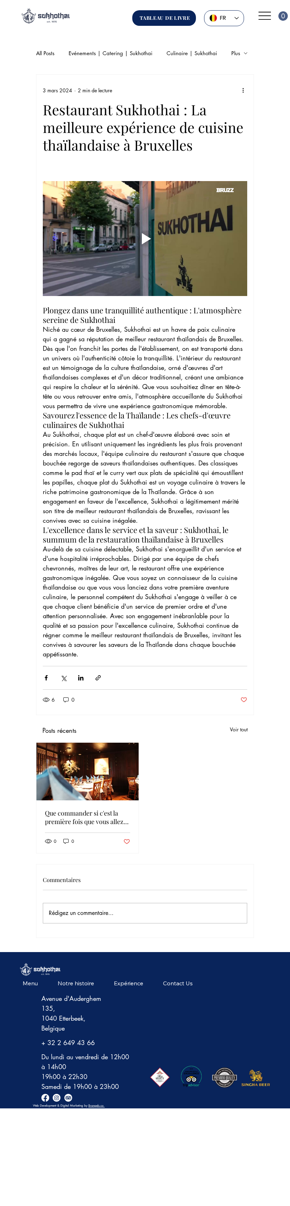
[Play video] (145, 238)
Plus (235, 53)
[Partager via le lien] (98, 677)
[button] (283, 16)
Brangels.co (96, 1105)
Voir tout (239, 729)
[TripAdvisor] (68, 1098)
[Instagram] (56, 1098)
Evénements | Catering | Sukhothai (110, 53)
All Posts (45, 53)
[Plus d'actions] (243, 90)
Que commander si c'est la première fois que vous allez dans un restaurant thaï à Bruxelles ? (84, 817)
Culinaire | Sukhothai (192, 53)
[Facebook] (45, 1098)
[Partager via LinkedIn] (80, 677)
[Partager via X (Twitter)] (63, 677)
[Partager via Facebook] (46, 677)
